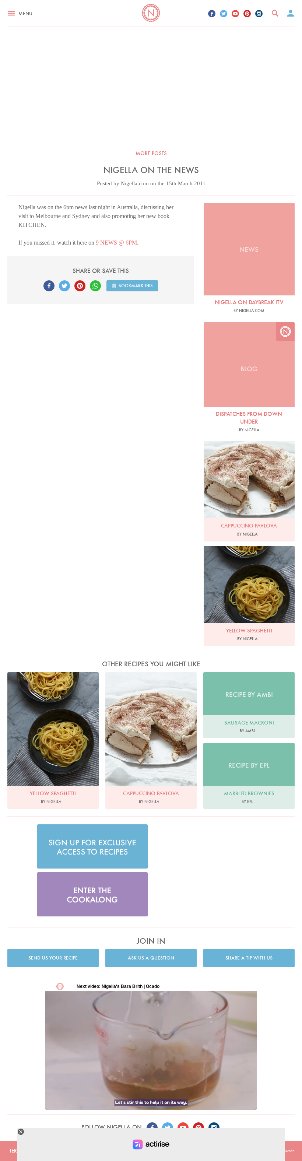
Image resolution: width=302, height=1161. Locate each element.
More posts (151, 153)
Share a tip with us (249, 958)
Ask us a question (151, 958)
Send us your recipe (53, 958)
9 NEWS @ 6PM (116, 242)
